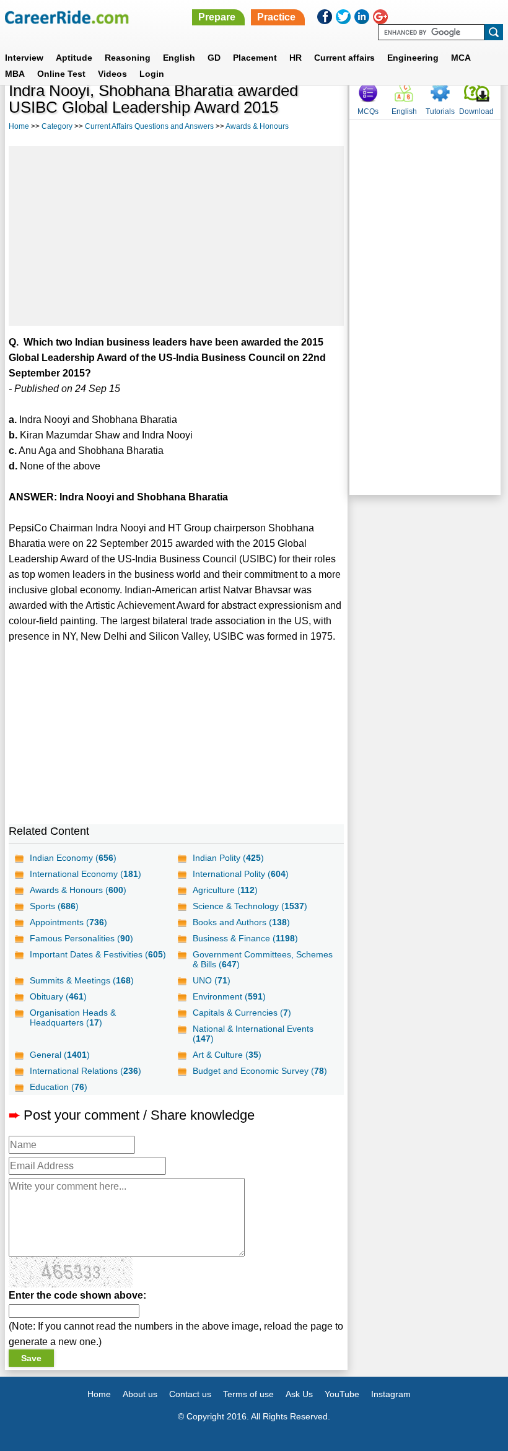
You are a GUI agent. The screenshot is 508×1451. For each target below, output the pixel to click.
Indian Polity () (228, 858)
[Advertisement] (176, 236)
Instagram (391, 1394)
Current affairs (344, 58)
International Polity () (241, 874)
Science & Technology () (250, 906)
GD (214, 58)
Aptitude (74, 58)
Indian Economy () (73, 858)
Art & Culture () (227, 1055)
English (179, 58)
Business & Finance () (245, 938)
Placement (255, 58)
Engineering (413, 58)
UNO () (211, 980)
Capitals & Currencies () (242, 1012)
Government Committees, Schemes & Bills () (263, 959)
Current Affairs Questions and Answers (149, 126)
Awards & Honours (257, 126)
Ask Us (299, 1394)
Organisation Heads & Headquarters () (73, 1017)
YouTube (342, 1394)
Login (151, 74)
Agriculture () (225, 890)
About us (140, 1394)
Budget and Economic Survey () (260, 1071)
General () (60, 1055)
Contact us (190, 1394)
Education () (58, 1087)
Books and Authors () (241, 922)
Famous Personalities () (81, 938)
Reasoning (128, 58)
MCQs (368, 111)
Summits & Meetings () (82, 980)
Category (57, 126)
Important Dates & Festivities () (98, 954)
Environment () (229, 996)
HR (295, 58)
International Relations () (85, 1071)
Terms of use (248, 1394)
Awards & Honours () (78, 890)
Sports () (54, 906)
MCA (461, 58)
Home (19, 126)
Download (476, 111)
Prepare (216, 17)
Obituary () (58, 996)
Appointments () (68, 922)
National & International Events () (253, 1034)
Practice (276, 17)
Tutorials (440, 111)
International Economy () (85, 874)
